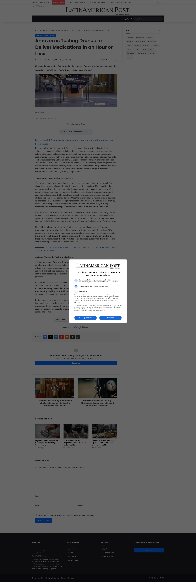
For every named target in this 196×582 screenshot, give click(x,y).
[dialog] (98, 291)
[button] (98, 291)
